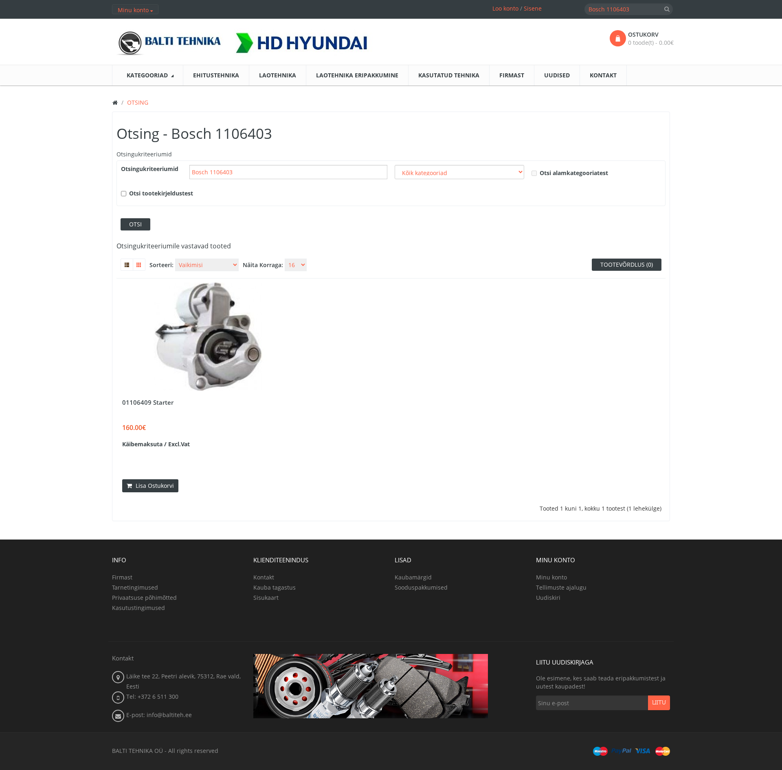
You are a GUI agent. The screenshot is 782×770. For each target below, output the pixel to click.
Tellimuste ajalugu (561, 587)
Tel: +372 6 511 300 (152, 696)
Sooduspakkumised (421, 587)
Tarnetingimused (135, 587)
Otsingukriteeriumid (144, 154)
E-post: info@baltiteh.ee (159, 715)
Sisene (533, 8)
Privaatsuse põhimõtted (144, 597)
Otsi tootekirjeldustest (161, 193)
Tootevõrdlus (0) (626, 264)
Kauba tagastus (274, 587)
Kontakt (263, 577)
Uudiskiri (548, 597)
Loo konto (505, 8)
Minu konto (551, 577)
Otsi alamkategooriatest (574, 173)
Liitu (659, 703)
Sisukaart (266, 597)
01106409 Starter (148, 402)
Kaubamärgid (413, 577)
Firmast (122, 577)
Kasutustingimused (138, 608)
